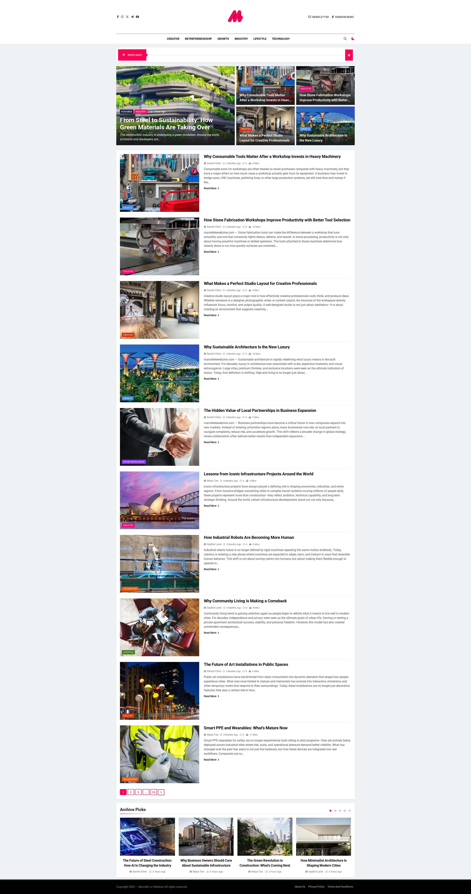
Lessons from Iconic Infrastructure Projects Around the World (258, 474)
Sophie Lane (214, 544)
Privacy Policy (316, 886)
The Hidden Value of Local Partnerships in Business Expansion (260, 410)
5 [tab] (349, 811)
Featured (126, 111)
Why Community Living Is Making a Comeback (245, 601)
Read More (210, 188)
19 (153, 792)
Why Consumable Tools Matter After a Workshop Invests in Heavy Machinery (265, 100)
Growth (223, 38)
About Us (300, 886)
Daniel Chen (214, 163)
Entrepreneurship (198, 38)
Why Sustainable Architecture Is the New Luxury (247, 347)
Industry (241, 38)
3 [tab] (340, 811)
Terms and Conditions (340, 886)
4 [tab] (345, 811)
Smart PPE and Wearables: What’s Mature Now (246, 728)
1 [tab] (330, 811)
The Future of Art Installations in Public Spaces (246, 664)
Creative (173, 38)
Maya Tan (212, 480)
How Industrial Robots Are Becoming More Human (249, 537)
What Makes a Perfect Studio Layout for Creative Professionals (260, 283)
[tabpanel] (147, 846)
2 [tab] (335, 811)
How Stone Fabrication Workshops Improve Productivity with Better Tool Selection (325, 100)
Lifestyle (259, 38)
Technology (281, 38)
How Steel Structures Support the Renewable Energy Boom (167, 123)
